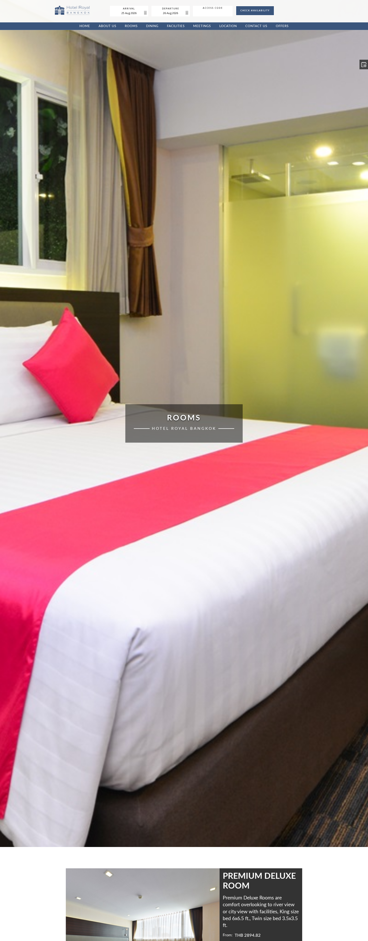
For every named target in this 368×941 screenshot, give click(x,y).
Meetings (202, 26)
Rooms (131, 26)
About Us (107, 26)
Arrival (129, 9)
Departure (170, 9)
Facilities (176, 26)
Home (84, 26)
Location (228, 26)
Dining (152, 26)
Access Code (213, 8)
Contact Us (256, 26)
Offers (282, 26)
